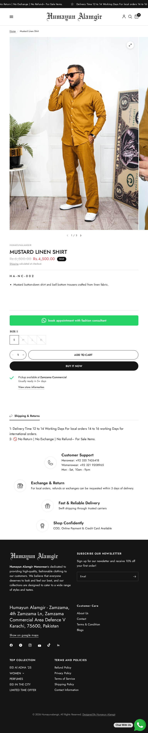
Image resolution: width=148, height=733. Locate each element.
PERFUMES (16, 679)
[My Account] (124, 16)
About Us (82, 613)
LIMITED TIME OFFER (23, 690)
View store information (31, 387)
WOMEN (15, 673)
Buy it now (74, 366)
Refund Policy (63, 667)
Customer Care (87, 605)
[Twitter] (23, 645)
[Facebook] (14, 645)
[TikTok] (51, 645)
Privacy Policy (63, 673)
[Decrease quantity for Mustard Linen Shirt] (13, 354)
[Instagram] (33, 645)
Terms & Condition (88, 624)
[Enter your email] (134, 576)
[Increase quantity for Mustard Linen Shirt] (23, 354)
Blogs (80, 630)
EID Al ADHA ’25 (20, 667)
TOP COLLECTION (23, 660)
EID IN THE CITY (20, 684)
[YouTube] (42, 646)
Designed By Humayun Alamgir (98, 714)
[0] (135, 16)
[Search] (130, 16)
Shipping (14, 264)
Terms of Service (65, 679)
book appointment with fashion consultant (77, 320)
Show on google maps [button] (24, 635)
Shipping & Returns (27, 416)
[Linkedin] (61, 645)
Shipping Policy (64, 684)
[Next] (80, 235)
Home (13, 31)
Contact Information (67, 690)
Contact (81, 619)
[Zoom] (130, 45)
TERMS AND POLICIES (71, 660)
